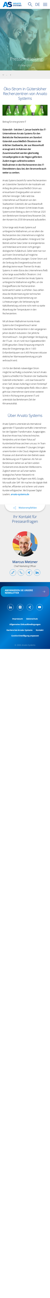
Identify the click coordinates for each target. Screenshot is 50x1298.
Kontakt (39, 630)
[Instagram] (20, 607)
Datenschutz (32, 619)
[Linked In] (10, 607)
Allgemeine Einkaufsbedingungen (24, 624)
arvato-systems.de (20, 494)
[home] (12, 4)
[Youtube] (39, 607)
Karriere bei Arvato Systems (19, 630)
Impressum (17, 619)
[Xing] (30, 607)
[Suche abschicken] (30, 4)
